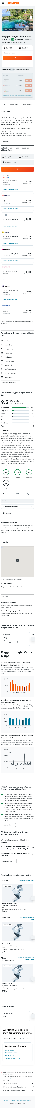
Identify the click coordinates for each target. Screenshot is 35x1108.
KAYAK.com (6, 1100)
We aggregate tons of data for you (14, 1087)
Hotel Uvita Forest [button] (7, 944)
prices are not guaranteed (9, 1078)
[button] (3, 3)
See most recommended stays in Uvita (26, 958)
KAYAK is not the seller (10, 1083)
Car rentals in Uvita (11, 1053)
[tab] (6, 493)
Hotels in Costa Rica (12, 1102)
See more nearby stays (27, 880)
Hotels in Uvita (9, 1055)
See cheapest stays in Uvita (27, 918)
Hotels (13, 1100)
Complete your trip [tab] (10, 1039)
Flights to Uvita (9, 1050)
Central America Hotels (23, 1100)
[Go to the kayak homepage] (13, 3)
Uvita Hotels (23, 1102)
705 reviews (27, 39)
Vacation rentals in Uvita (12, 1058)
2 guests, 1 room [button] (9, 53)
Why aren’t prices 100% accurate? (14, 1090)
